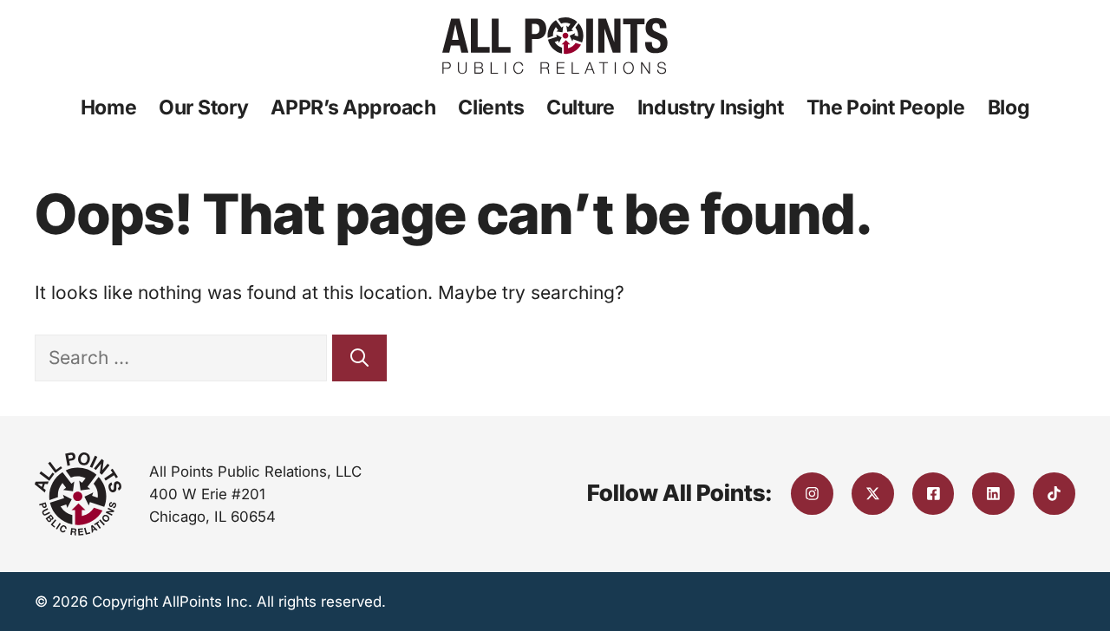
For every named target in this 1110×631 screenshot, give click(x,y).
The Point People (885, 107)
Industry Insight (710, 107)
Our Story (203, 107)
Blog (1009, 107)
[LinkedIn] (993, 493)
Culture (580, 107)
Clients (491, 107)
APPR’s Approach (353, 107)
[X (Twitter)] (873, 493)
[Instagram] (812, 493)
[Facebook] (933, 493)
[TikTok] (1054, 493)
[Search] (359, 358)
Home (109, 107)
